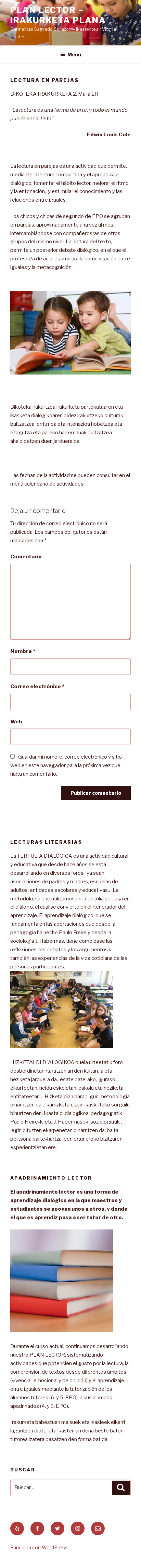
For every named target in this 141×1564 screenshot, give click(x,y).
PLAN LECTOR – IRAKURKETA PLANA (58, 15)
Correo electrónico (37, 686)
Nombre (22, 651)
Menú (74, 54)
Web (16, 722)
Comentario (26, 557)
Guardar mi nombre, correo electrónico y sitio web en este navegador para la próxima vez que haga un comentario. (66, 765)
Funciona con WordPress (39, 1547)
